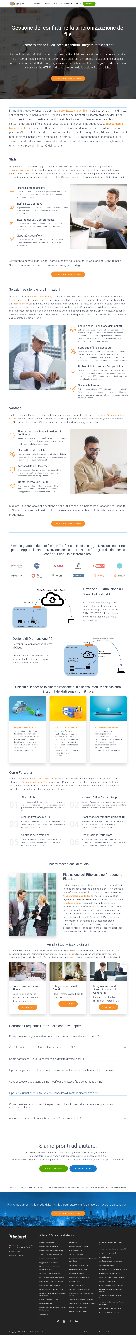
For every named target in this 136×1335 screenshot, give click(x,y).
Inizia (88, 3)
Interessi (37, 3)
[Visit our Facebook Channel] (70, 1321)
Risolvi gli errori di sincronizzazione (51, 1289)
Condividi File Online (105, 1257)
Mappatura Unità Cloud (25, 727)
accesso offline (20, 303)
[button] (68, 1036)
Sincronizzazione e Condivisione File (51, 1277)
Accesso (67, 3)
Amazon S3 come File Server (78, 1246)
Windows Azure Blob (76, 1255)
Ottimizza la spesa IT (76, 1285)
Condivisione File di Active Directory (51, 1250)
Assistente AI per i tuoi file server (110, 1308)
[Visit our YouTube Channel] (64, 1321)
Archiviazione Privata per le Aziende (51, 1281)
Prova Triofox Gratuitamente (68, 78)
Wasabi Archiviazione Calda (78, 1269)
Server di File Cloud (45, 1303)
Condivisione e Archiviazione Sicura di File (113, 1269)
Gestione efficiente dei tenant (49, 1299)
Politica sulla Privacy (90, 1332)
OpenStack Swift (74, 1281)
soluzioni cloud (73, 903)
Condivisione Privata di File (48, 1242)
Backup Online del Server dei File (109, 1273)
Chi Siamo (116, 1332)
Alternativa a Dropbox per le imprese (111, 1285)
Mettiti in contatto (53, 1168)
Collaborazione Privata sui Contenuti (81, 1299)
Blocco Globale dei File (66, 727)
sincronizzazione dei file (72, 110)
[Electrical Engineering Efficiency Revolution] (32, 904)
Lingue (77, 3)
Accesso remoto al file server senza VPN (112, 1249)
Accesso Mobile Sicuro (106, 727)
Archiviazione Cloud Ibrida (107, 1265)
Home (124, 1332)
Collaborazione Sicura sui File (79, 1277)
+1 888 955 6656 (83, 1168)
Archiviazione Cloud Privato (78, 1311)
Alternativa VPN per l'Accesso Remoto (111, 1277)
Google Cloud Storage (76, 1273)
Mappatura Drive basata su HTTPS (80, 1289)
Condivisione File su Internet (48, 1259)
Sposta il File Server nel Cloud (108, 1253)
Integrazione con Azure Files (78, 1265)
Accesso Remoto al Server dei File (50, 1255)
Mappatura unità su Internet (48, 1263)
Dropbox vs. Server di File (107, 1281)
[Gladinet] (16, 3)
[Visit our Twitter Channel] (57, 1321)
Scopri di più (28, 1007)
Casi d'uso (56, 3)
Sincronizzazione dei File (44, 778)
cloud (71, 954)
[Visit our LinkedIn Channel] (76, 1321)
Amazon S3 (73, 1242)
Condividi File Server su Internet (49, 1273)
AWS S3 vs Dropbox (75, 1250)
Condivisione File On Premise (49, 1246)
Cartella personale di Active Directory (111, 1261)
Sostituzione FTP (44, 1314)
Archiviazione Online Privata (78, 1307)
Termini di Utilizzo (105, 1332)
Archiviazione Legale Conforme (49, 1285)
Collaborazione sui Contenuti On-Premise (82, 1303)
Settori (46, 3)
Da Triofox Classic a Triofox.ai (109, 1312)
